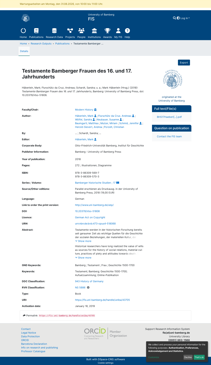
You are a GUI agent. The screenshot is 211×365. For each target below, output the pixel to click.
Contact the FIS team (169, 136)
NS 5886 (80, 287)
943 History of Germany (89, 281)
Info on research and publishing (39, 347)
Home (23, 37)
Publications (36, 37)
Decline (188, 357)
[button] (178, 18)
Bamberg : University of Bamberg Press (98, 151)
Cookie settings (105, 362)
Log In (184, 18)
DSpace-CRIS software (111, 359)
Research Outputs (41, 43)
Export (184, 62)
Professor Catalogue (33, 351)
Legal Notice (28, 332)
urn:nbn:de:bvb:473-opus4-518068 (95, 223)
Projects (70, 37)
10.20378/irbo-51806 (87, 211)
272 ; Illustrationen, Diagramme (93, 165)
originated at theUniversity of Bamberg (171, 98)
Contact (26, 328)
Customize (153, 357)
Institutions (94, 37)
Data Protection (30, 336)
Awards (107, 37)
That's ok (199, 357)
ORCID (25, 340)
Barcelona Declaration (34, 343)
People (81, 37)
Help (127, 37)
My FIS (118, 37)
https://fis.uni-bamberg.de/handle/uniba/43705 (102, 299)
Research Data (54, 37)
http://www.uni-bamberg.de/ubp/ (94, 204)
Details (24, 51)
